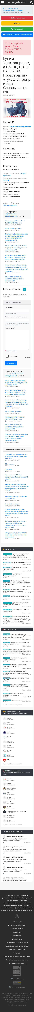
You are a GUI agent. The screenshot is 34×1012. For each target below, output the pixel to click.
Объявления (17, 932)
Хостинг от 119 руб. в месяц (17, 963)
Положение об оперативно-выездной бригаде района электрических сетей (15, 686)
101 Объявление (10, 728)
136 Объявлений (10, 821)
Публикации (17, 922)
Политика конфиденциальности (17, 943)
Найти (5, 180)
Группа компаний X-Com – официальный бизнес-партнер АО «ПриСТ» (16, 477)
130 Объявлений (10, 724)
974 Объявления (10, 785)
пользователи (7, 562)
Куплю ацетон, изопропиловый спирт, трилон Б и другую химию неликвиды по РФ (16, 248)
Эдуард (9, 755)
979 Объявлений (10, 780)
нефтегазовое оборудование (11, 215)
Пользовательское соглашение (17, 960)
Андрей (9, 718)
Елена (8, 792)
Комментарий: (10, 328)
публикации (6, 581)
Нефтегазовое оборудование (13, 10)
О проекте (17, 953)
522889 (9, 820)
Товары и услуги (12, 8)
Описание (8, 469)
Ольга (8, 759)
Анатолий (9, 741)
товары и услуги (7, 554)
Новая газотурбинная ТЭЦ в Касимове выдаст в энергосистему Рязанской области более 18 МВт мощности (16, 636)
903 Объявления (10, 789)
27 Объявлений (10, 761)
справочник (6, 649)
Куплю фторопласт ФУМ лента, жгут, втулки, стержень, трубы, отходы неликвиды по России (15, 257)
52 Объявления (10, 742)
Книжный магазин (17, 929)
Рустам (9, 745)
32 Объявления (10, 751)
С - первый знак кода (12, 504)
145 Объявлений (10, 817)
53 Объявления (10, 738)
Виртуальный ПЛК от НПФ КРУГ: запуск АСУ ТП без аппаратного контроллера (16, 535)
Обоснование (9, 464)
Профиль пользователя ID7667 (20, 700)
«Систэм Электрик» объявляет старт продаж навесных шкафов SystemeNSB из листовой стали (16, 582)
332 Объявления (10, 719)
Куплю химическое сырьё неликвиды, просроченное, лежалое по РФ (14, 279)
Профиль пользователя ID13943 (21, 562)
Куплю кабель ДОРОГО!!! (13, 228)
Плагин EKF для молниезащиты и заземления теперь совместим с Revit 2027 (16, 456)
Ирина (9, 783)
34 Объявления (10, 747)
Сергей (9, 722)
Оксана (9, 736)
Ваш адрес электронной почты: (15, 317)
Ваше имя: (8, 307)
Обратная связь (17, 939)
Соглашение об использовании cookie (17, 956)
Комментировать (11, 205)
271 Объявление (10, 803)
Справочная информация (17, 925)
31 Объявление (10, 756)
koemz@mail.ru (11, 788)
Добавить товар (17, 936)
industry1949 (10, 815)
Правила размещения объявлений (17, 946)
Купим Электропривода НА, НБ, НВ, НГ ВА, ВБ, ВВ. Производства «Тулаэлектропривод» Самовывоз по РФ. (16, 555)
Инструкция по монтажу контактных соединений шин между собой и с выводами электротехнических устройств (17, 651)
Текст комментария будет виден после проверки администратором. (14, 839)
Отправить (11, 363)
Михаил (9, 750)
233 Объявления (10, 808)
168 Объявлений (10, 812)
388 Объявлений (10, 794)
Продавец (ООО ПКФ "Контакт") (16, 811)
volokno (9, 732)
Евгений (9, 727)
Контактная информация (17, 949)
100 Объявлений (10, 733)
